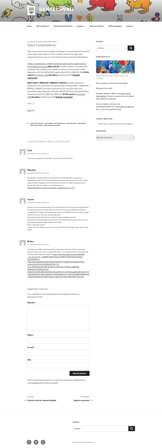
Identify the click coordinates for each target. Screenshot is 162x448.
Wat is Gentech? (42, 26)
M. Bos (30, 241)
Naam (30, 335)
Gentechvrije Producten (63, 26)
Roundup (82, 123)
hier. (119, 109)
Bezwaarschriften (97, 26)
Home (29, 26)
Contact (129, 26)
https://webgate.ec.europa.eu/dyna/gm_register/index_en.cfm (51, 188)
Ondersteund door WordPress (83, 442)
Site (29, 360)
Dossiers (80, 26)
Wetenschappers (115, 26)
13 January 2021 (42, 75)
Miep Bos (52, 42)
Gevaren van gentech (55, 123)
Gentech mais (37, 123)
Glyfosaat (72, 123)
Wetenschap (37, 125)
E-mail (31, 347)
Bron (29, 110)
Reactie (31, 303)
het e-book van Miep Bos (125, 107)
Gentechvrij (56, 9)
